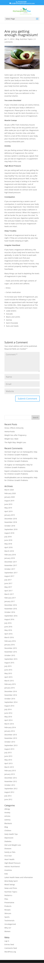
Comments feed (10, 948)
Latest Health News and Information (18, 877)
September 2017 (10, 573)
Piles (6, 899)
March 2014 (9, 724)
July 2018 (7, 537)
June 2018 (8, 540)
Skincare (7, 913)
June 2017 (8, 583)
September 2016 (10, 616)
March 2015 (9, 681)
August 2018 (9, 533)
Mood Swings (9, 884)
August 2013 (9, 749)
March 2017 (9, 594)
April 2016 (8, 634)
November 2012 (10, 781)
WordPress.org (10, 952)
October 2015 (9, 655)
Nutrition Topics (26, 39)
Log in (6, 941)
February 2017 (10, 598)
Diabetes (7, 841)
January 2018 (9, 558)
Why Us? (7, 928)
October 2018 (9, 526)
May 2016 (8, 630)
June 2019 (8, 504)
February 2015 (10, 684)
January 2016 (9, 645)
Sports (7, 917)
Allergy (7, 809)
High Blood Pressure (12, 863)
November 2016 (10, 609)
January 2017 (9, 601)
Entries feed (9, 944)
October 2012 (9, 785)
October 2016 (9, 612)
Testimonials (9, 920)
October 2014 (9, 699)
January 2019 (9, 515)
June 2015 (8, 670)
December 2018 (10, 519)
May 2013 (8, 760)
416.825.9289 (22, 2)
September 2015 (10, 659)
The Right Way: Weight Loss (15, 442)
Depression (8, 838)
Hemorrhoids (9, 431)
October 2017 (9, 569)
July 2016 (7, 623)
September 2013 (10, 745)
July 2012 (7, 796)
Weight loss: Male (11, 439)
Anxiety (7, 812)
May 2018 (8, 544)
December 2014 (10, 691)
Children (7, 830)
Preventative (9, 902)
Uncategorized (10, 924)
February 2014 (10, 727)
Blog (17, 39)
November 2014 (10, 695)
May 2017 (8, 587)
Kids (6, 874)
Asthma (7, 820)
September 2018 (10, 529)
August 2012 (9, 792)
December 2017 (10, 562)
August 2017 (9, 576)
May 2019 (8, 508)
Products (7, 906)
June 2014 (8, 713)
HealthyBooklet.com (12, 477)
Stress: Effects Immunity (13, 428)
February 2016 (10, 641)
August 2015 (9, 663)
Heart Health (9, 859)
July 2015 (7, 666)
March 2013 (9, 767)
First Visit (8, 856)
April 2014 (8, 720)
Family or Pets (9, 852)
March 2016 (9, 637)
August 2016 (9, 619)
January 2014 (9, 731)
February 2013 (10, 770)
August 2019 (9, 501)
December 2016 (10, 605)
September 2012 (10, 788)
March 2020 (9, 490)
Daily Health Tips (11, 834)
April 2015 (8, 677)
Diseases (7, 848)
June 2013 (8, 756)
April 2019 (8, 511)
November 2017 (10, 565)
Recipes (7, 910)
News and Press (10, 888)
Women (7, 931)
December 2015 (10, 648)
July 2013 (7, 752)
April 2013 (8, 763)
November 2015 (10, 652)
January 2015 (9, 688)
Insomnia (8, 870)
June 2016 (8, 627)
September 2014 (10, 702)
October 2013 (9, 742)
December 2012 (10, 778)
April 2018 (8, 547)
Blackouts (8, 823)
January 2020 (9, 497)
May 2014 (8, 717)
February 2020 (10, 493)
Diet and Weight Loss (12, 845)
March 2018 (9, 551)
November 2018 (10, 522)
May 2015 (8, 673)
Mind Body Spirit (11, 881)
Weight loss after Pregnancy (15, 435)
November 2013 (10, 738)
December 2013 (10, 735)
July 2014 (7, 709)
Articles (7, 816)
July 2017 (7, 580)
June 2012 (8, 799)
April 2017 (8, 591)
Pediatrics (8, 895)
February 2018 (10, 555)
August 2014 (9, 706)
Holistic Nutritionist (12, 866)
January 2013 (9, 774)
